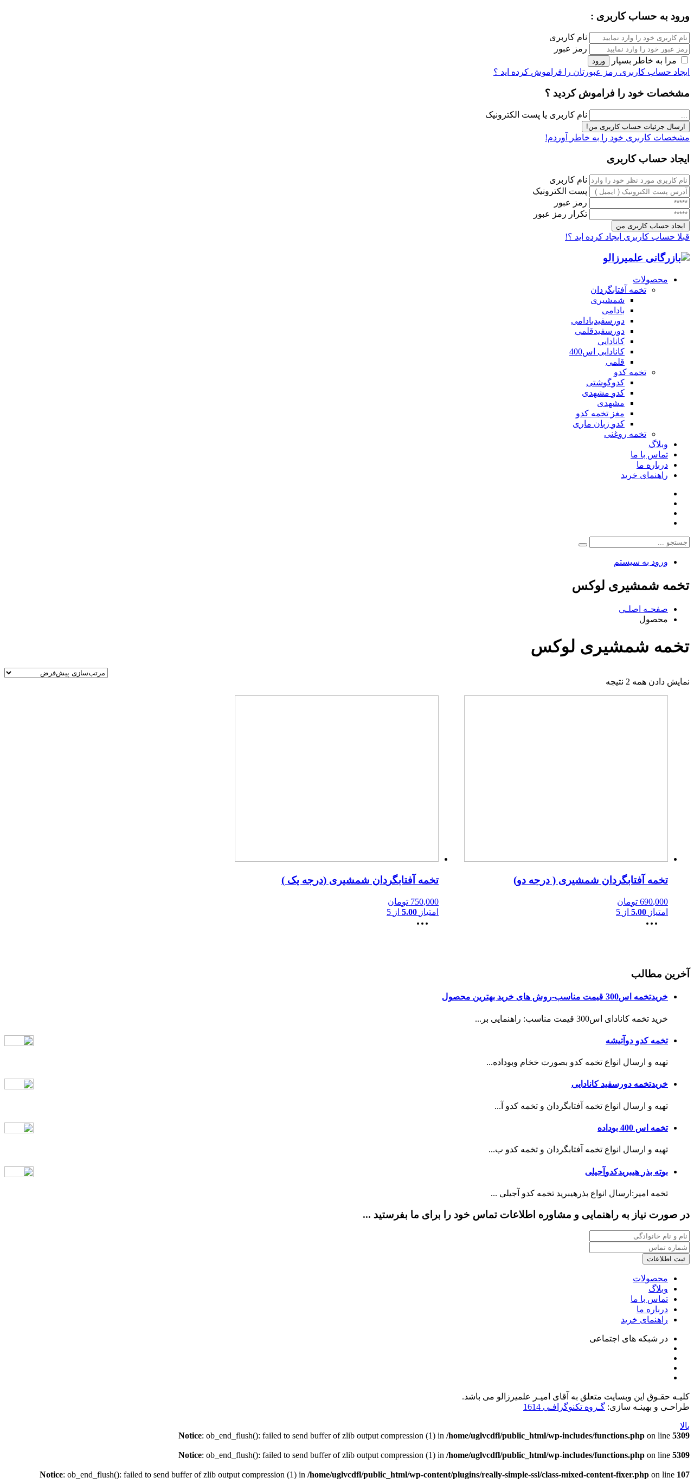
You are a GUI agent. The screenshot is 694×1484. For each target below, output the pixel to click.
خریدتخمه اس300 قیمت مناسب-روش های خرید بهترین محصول (555, 996)
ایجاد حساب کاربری (654, 71)
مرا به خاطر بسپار (644, 60)
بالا (685, 1425)
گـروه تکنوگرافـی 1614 (564, 1406)
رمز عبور (570, 48)
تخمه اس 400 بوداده (632, 1127)
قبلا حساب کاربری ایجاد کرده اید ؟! (627, 236)
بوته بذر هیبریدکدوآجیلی (626, 1171)
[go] (583, 544)
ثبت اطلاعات (666, 1259)
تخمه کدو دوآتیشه (637, 1040)
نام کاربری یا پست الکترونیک (536, 114)
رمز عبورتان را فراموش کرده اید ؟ (555, 71)
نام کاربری (568, 37)
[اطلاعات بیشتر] (654, 927)
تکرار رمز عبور (560, 213)
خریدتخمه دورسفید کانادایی (619, 1083)
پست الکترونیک (559, 191)
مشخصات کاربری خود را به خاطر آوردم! (617, 137)
